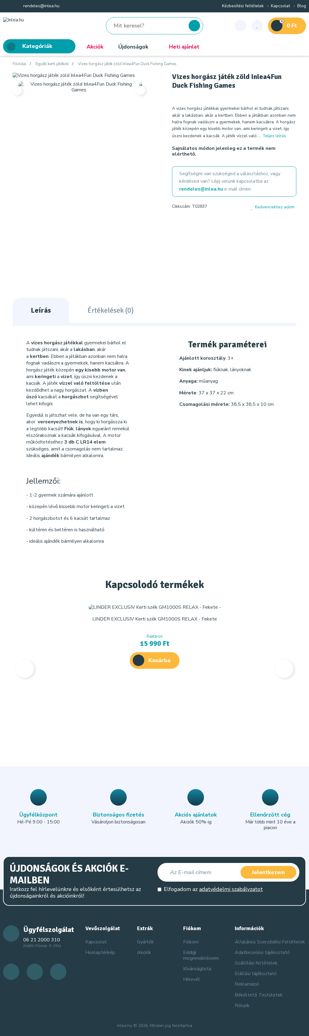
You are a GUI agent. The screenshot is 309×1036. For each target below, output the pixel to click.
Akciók (95, 46)
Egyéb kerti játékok (52, 64)
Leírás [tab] (41, 310)
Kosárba (159, 660)
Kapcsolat (280, 6)
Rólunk (242, 1005)
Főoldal (19, 64)
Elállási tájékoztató (256, 973)
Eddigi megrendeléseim (201, 955)
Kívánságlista (197, 968)
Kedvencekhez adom (275, 207)
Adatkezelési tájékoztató (262, 952)
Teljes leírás (274, 136)
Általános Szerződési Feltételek (270, 942)
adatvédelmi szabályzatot (231, 889)
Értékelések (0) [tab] (111, 310)
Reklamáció (247, 984)
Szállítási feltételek (256, 963)
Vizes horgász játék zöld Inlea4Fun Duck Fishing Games (127, 64)
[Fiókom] (240, 25)
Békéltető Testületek (259, 995)
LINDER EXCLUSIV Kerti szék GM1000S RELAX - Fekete (154, 619)
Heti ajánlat (184, 46)
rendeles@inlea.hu (40, 6)
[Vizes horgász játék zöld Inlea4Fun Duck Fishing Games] (74, 75)
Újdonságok (133, 46)
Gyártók (145, 942)
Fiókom (191, 942)
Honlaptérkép (100, 952)
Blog (301, 6)
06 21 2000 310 (41, 940)
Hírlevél (191, 979)
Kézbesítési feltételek (243, 6)
